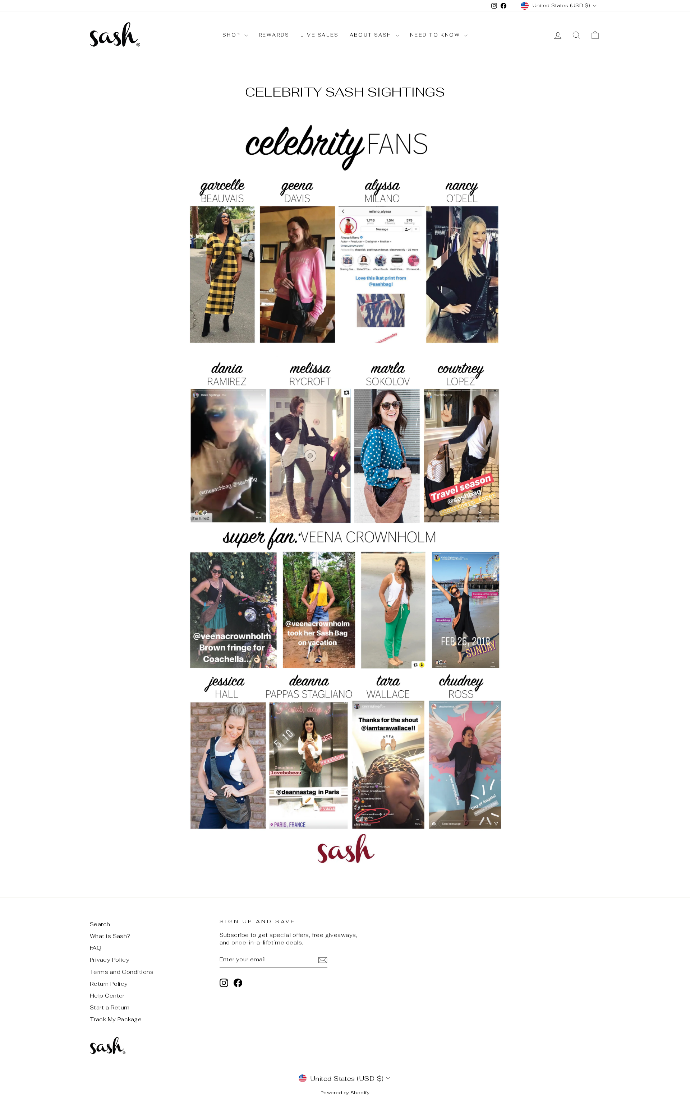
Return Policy (109, 983)
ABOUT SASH (372, 35)
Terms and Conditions (121, 972)
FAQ (95, 947)
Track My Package (116, 1019)
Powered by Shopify (345, 1092)
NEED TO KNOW (436, 35)
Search (100, 924)
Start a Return (109, 1007)
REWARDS (274, 35)
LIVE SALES (319, 35)
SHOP (232, 35)
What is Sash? (110, 936)
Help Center (107, 995)
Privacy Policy (109, 959)
